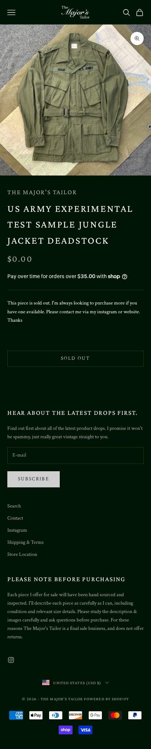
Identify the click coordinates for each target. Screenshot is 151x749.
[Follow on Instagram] (11, 660)
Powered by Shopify (106, 699)
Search (14, 506)
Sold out (75, 358)
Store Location (22, 554)
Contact (15, 518)
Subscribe (33, 479)
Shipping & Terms (25, 542)
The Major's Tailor (42, 192)
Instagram (17, 530)
